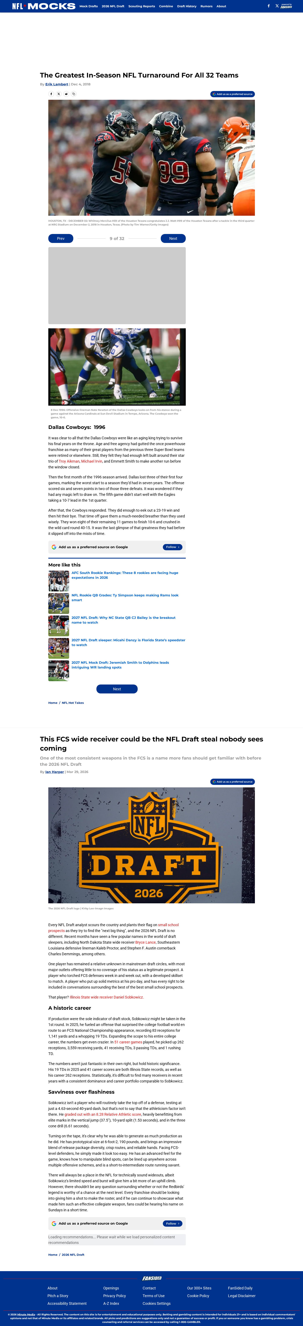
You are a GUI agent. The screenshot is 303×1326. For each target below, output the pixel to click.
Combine (166, 6)
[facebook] (269, 5)
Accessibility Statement (67, 1303)
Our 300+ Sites (199, 1288)
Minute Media (26, 1314)
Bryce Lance (145, 942)
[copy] (74, 94)
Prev (61, 238)
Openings (111, 1288)
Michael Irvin (91, 461)
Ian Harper (54, 772)
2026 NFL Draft (113, 6)
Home (52, 703)
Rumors (206, 6)
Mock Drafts (89, 6)
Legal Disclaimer (242, 1296)
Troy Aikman (69, 461)
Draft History (186, 6)
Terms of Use (154, 1296)
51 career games (128, 1042)
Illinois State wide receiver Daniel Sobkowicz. (106, 997)
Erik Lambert (56, 84)
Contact (149, 1288)
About (221, 6)
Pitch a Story (57, 1296)
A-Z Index (111, 1303)
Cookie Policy (198, 1296)
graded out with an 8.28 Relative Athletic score (103, 1114)
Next (173, 238)
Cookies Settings (157, 1303)
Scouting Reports (141, 6)
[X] (277, 5)
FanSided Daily (240, 1288)
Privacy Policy (114, 1296)
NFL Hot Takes (73, 703)
